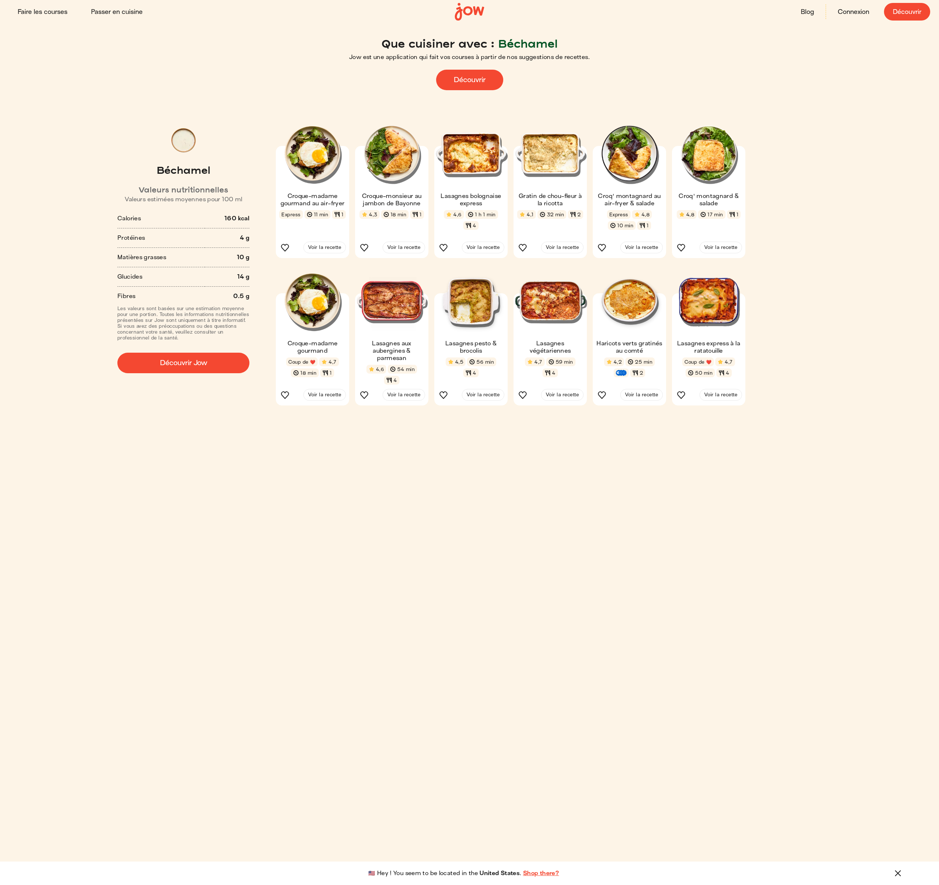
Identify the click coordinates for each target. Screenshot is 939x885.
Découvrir (907, 11)
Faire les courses (42, 11)
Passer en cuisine (117, 11)
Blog (807, 11)
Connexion (853, 11)
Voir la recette (324, 247)
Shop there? (541, 873)
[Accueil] (469, 11)
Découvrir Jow (183, 363)
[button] (312, 194)
